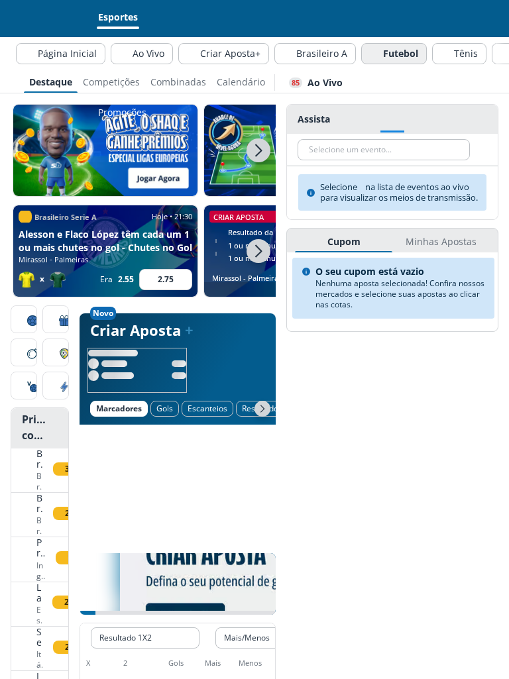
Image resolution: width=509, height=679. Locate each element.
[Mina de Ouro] (23, 353)
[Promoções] (55, 320)
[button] (258, 150)
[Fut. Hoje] (23, 320)
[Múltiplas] (55, 386)
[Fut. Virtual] (23, 386)
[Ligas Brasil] (55, 353)
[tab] (51, 81)
